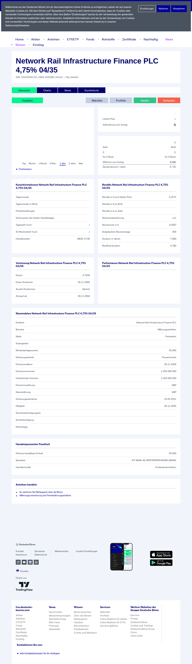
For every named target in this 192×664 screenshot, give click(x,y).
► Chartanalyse (24, 169)
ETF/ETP (73, 39)
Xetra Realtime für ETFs (113, 622)
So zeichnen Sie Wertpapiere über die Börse (41, 492)
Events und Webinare (85, 632)
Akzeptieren (179, 8)
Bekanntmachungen (59, 615)
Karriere (134, 615)
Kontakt (20, 551)
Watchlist (97, 100)
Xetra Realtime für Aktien (113, 619)
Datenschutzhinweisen (17, 25)
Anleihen (53, 39)
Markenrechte (61, 551)
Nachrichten (55, 612)
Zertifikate (129, 39)
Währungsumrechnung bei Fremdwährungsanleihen (45, 495)
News (169, 39)
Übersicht (24, 90)
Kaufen (145, 100)
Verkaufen (169, 100)
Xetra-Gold (136, 635)
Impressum (21, 554)
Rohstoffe (108, 39)
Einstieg (38, 45)
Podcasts (54, 625)
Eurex (133, 632)
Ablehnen (163, 8)
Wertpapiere (80, 619)
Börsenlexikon (81, 625)
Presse (134, 618)
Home (19, 39)
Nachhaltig (151, 39)
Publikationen (81, 629)
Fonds (90, 39)
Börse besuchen (82, 612)
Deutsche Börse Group (142, 629)
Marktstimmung (57, 619)
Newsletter (54, 629)
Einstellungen (147, 8)
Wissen (20, 45)
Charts (47, 90)
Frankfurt (27, 100)
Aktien (35, 39)
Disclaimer (39, 551)
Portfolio (121, 100)
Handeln (78, 622)
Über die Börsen (82, 615)
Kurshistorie (92, 90)
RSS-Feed (54, 622)
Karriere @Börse (109, 625)
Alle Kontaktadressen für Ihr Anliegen (38, 653)
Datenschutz (40, 554)
